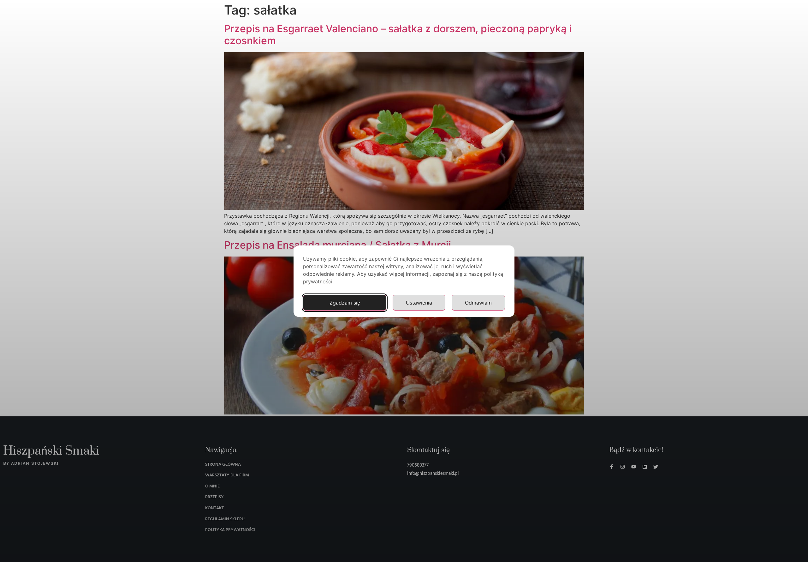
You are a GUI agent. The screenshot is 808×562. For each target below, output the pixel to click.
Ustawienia (419, 302)
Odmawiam (478, 302)
